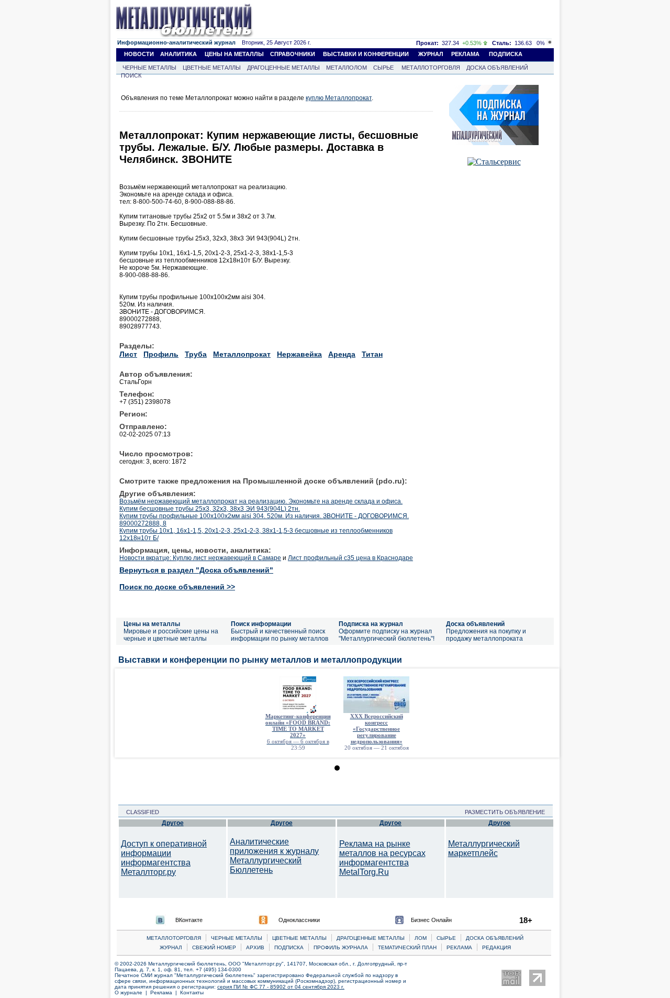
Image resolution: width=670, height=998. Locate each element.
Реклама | (165, 992)
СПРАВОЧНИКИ (292, 54)
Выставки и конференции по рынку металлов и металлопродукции (260, 659)
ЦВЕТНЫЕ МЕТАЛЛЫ (212, 67)
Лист (128, 354)
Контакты (192, 992)
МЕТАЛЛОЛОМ (346, 67)
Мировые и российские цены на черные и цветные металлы (171, 635)
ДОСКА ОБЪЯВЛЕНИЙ (497, 67)
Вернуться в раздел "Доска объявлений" (196, 570)
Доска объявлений (475, 624)
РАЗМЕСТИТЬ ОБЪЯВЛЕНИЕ (508, 812)
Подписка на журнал (371, 624)
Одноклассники (299, 920)
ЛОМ (421, 938)
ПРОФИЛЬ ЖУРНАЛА (341, 947)
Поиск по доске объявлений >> (177, 587)
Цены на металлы (152, 624)
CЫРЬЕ (446, 938)
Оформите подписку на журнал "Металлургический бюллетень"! (386, 635)
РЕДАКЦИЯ (496, 947)
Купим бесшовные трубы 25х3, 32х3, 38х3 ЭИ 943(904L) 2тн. (209, 508)
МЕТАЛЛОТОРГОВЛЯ (430, 67)
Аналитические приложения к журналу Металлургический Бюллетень (274, 855)
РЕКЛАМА (465, 54)
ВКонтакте (189, 920)
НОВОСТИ (139, 54)
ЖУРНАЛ (430, 54)
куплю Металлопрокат (339, 98)
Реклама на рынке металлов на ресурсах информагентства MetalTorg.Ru (382, 857)
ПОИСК (131, 75)
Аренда (341, 354)
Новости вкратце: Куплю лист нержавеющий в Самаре (200, 558)
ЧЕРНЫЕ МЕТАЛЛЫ (149, 67)
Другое (173, 823)
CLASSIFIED (139, 812)
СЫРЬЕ (383, 67)
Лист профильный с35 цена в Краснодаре (350, 558)
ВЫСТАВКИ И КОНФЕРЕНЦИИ (366, 54)
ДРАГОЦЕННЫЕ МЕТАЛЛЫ (283, 67)
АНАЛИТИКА (178, 54)
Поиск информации (261, 624)
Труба (196, 354)
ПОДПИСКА (505, 54)
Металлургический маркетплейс (484, 848)
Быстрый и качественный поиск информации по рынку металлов (279, 635)
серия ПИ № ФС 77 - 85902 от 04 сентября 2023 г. (280, 987)
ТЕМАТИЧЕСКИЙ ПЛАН (407, 947)
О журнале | (132, 992)
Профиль (160, 354)
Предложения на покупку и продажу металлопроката (486, 635)
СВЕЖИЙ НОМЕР (214, 947)
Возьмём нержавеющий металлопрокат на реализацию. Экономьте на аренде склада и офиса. (261, 501)
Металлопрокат (242, 354)
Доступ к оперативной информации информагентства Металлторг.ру (164, 857)
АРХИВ (255, 947)
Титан (372, 354)
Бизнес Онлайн (431, 920)
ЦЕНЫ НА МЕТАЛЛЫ (234, 54)
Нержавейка (299, 354)
